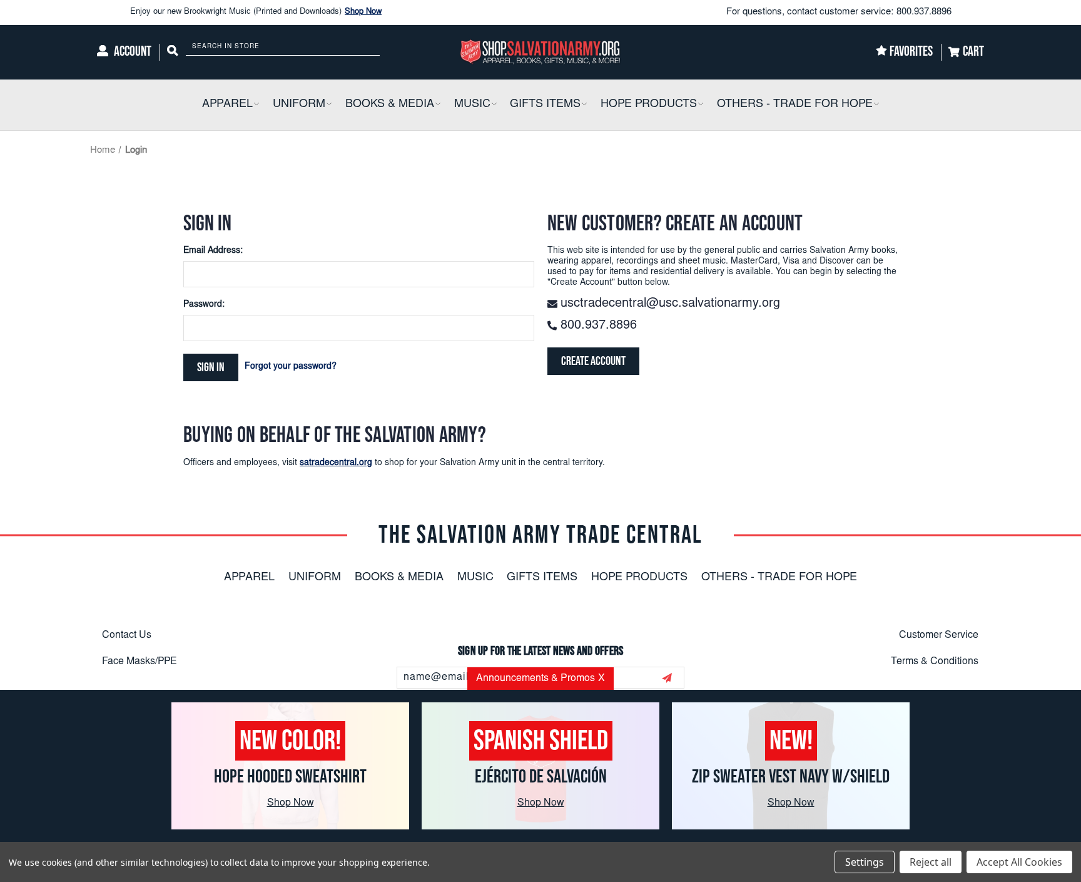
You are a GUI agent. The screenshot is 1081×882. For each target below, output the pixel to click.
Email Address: (213, 251)
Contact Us (126, 635)
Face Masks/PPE (139, 662)
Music (475, 577)
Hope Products (639, 577)
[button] (256, 104)
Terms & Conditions (934, 662)
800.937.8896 (924, 12)
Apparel (249, 577)
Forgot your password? (291, 366)
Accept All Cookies (1019, 862)
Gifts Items (542, 577)
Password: (204, 304)
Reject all (931, 862)
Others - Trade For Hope (779, 577)
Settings (864, 862)
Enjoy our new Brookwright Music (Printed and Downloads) (256, 12)
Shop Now (363, 12)
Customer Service (938, 635)
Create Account (593, 361)
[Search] (172, 52)
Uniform (314, 577)
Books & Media (399, 577)
